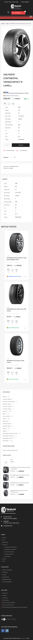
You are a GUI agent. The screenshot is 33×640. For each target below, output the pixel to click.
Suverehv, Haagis (7, 409)
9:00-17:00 (8, 2)
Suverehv (5, 411)
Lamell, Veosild (6, 416)
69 (19, 127)
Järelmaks (5, 572)
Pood (3, 540)
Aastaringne (6, 440)
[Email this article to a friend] (14, 157)
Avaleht (2, 23)
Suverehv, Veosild (7, 399)
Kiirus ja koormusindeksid (8, 602)
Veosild (4, 396)
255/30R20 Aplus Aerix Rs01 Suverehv (19, 475)
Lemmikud (5, 598)
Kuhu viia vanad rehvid (8, 605)
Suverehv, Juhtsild (7, 406)
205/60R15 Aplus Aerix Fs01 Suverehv (19, 482)
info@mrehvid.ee (8, 525)
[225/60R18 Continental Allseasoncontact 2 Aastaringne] (6, 472)
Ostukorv (4, 595)
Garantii (4, 574)
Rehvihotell (7, 556)
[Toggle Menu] (31, 17)
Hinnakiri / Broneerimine (10, 547)
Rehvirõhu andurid (9, 551)
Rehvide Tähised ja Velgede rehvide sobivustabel (14, 607)
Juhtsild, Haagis (6, 426)
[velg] (6, 465)
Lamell (7, 23)
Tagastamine (5, 577)
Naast (4, 413)
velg (11, 459)
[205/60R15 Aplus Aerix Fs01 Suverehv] (6, 488)
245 (19, 107)
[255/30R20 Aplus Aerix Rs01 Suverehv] (6, 480)
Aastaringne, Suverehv (8, 435)
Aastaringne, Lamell (7, 438)
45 (19, 110)
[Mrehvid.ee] (15, 8)
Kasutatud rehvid (8, 554)
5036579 (27, 2)
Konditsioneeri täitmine (10, 549)
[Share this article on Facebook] (12, 157)
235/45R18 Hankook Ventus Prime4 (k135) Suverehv (19, 491)
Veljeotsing (5, 542)
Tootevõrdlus (5, 600)
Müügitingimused (6, 579)
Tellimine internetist (7, 570)
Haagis (4, 431)
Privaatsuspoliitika (7, 581)
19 (18, 113)
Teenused (4, 544)
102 (19, 125)
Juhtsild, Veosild (7, 423)
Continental (21, 139)
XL (19, 130)
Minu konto (5, 593)
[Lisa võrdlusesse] (26, 233)
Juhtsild (5, 428)
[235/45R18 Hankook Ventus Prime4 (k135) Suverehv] (6, 495)
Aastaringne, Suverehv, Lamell (10, 433)
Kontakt (4, 559)
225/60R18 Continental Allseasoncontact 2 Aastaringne (20, 468)
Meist (3, 561)
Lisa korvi (20, 145)
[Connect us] (2, 631)
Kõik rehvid (5, 421)
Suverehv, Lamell (7, 404)
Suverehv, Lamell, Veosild (9, 401)
